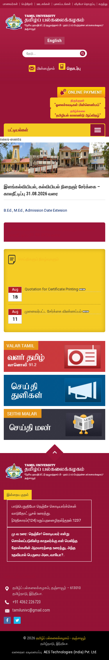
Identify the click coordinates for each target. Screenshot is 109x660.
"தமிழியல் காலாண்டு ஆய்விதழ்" (78, 113)
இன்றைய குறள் (18, 495)
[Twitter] (17, 620)
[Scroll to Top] (54, 453)
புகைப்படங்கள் (62, 4)
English (54, 40)
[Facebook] (7, 620)
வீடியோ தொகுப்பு (84, 4)
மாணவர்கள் (10, 4)
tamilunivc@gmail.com (31, 610)
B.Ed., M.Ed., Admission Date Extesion (35, 210)
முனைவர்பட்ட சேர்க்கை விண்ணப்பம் (53, 308)
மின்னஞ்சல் (46, 68)
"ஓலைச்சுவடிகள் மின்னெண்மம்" (77, 103)
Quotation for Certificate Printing (51, 286)
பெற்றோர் (27, 4)
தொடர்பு (74, 68)
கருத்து (103, 4)
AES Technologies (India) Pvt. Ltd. (70, 652)
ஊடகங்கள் (43, 4)
